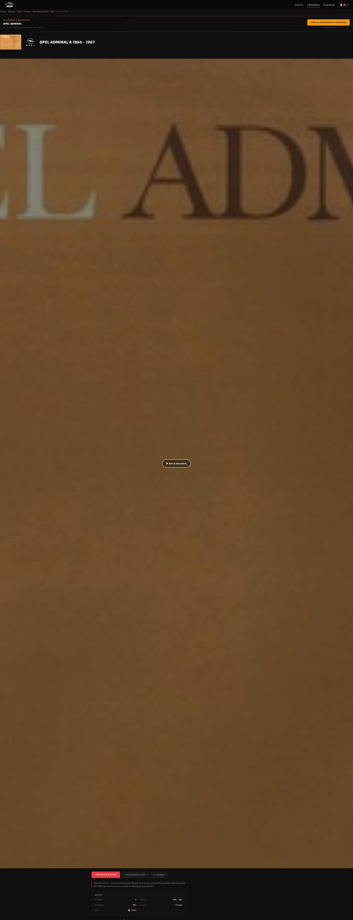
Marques (11, 11)
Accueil (299, 5)
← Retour (159, 875)
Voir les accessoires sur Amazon (328, 22)
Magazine (329, 5)
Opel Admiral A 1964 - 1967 (43, 11)
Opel (20, 11)
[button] (176, 463)
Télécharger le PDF (135, 875)
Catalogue (313, 5)
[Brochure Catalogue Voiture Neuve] (9, 5)
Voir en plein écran (105, 874)
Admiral (27, 11)
